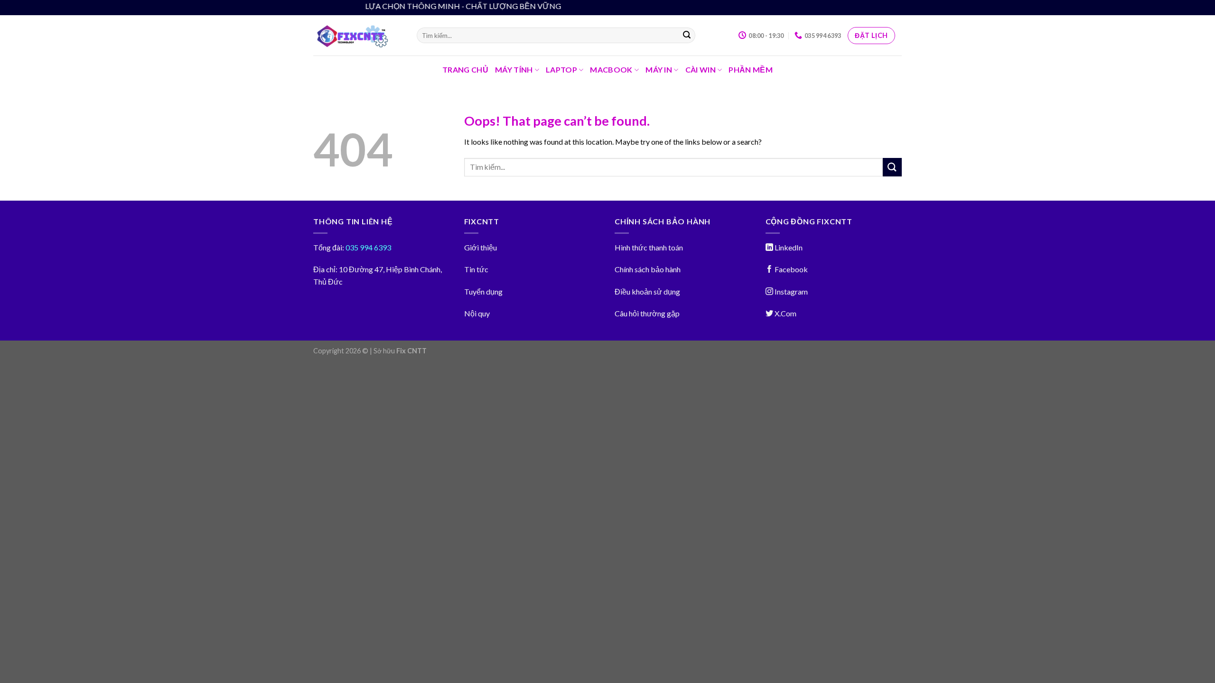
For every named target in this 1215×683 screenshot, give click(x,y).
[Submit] (687, 36)
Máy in (658, 69)
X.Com (784, 313)
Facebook (790, 269)
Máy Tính (514, 69)
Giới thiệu (480, 247)
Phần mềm (751, 69)
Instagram (790, 291)
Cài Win (700, 69)
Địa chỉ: (325, 269)
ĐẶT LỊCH (871, 35)
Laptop (561, 69)
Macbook (611, 69)
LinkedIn (788, 247)
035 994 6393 (367, 247)
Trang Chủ (465, 69)
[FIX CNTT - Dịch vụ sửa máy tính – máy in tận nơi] (357, 35)
